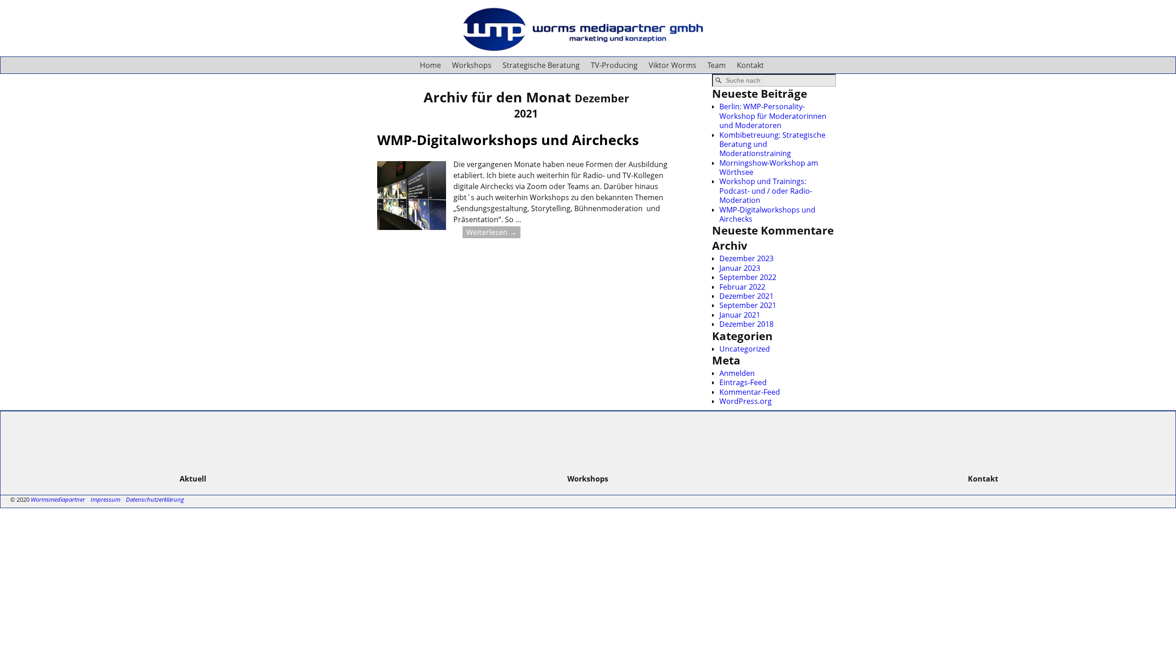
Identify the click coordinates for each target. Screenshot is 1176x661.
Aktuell (193, 479)
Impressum (105, 499)
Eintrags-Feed (743, 382)
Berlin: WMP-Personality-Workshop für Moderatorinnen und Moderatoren (772, 115)
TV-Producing (614, 65)
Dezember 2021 (746, 296)
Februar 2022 (742, 287)
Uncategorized (744, 349)
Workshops (472, 65)
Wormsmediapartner (58, 499)
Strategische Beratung (541, 65)
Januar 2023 (739, 268)
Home (430, 65)
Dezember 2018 (746, 324)
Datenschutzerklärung (155, 499)
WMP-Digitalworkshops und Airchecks (508, 139)
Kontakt (750, 65)
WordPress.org (745, 401)
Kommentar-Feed (749, 392)
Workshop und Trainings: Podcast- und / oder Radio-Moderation (765, 190)
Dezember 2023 (746, 258)
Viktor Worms (672, 65)
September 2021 (747, 305)
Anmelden (737, 373)
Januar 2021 (739, 315)
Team (716, 65)
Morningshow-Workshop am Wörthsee (768, 167)
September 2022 (747, 277)
